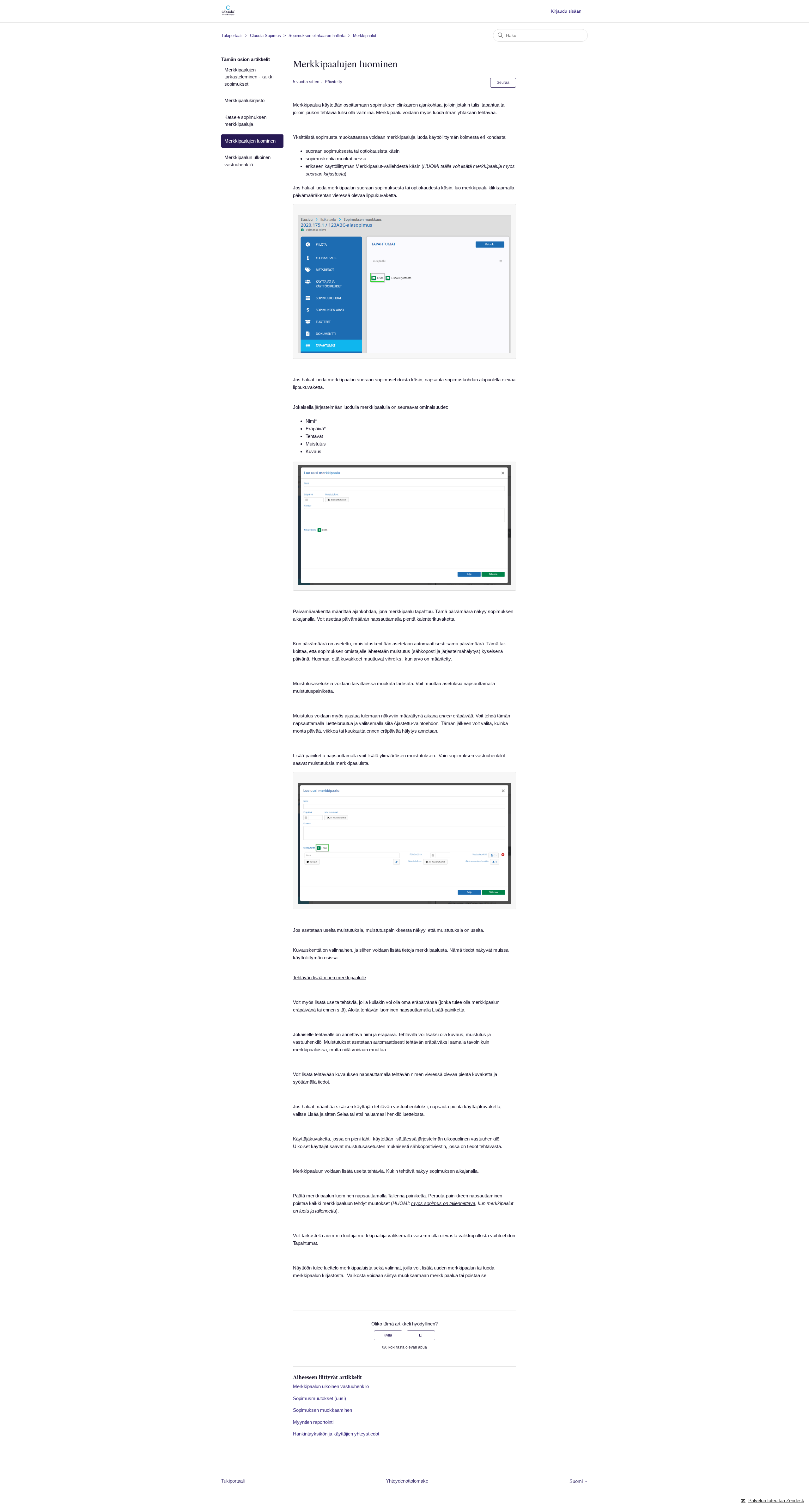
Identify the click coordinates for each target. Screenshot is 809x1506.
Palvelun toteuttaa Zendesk (776, 1500)
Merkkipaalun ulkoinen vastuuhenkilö (247, 161)
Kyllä (388, 1335)
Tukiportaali (231, 35)
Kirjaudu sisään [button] (566, 11)
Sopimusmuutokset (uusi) (319, 1398)
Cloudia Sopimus (265, 35)
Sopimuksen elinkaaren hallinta (317, 35)
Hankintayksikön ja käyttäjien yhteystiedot (336, 1433)
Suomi (576, 1481)
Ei (421, 1335)
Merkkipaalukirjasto (244, 100)
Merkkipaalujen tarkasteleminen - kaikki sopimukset (248, 77)
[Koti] (228, 14)
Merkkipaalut (364, 35)
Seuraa (503, 82)
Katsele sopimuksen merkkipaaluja (245, 120)
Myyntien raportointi (313, 1422)
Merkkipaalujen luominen (250, 141)
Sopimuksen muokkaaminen (322, 1410)
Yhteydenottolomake (407, 1481)
